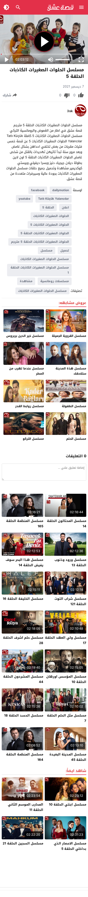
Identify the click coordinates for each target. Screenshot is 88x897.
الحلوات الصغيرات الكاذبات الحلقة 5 (45, 233)
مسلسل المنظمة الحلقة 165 (24, 523)
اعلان (65, 207)
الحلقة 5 (48, 207)
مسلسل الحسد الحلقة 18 (23, 715)
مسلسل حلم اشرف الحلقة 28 (23, 640)
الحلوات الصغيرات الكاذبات (51, 216)
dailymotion (60, 190)
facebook (37, 190)
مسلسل (47, 250)
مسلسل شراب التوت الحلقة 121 (70, 601)
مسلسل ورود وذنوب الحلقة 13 (70, 562)
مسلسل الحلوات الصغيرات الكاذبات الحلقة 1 (40, 270)
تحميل (64, 250)
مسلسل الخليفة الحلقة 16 (23, 599)
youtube (24, 198)
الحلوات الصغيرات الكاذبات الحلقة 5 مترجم (40, 241)
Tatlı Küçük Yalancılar (53, 198)
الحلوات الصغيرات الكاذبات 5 (49, 224)
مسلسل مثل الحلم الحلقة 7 (66, 718)
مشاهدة (26, 281)
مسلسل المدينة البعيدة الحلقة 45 (67, 757)
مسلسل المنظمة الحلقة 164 (24, 757)
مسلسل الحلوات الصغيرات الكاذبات (44, 259)
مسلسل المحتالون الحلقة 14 (66, 523)
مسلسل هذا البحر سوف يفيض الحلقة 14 (24, 562)
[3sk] (80, 115)
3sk (70, 111)
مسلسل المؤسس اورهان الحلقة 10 (66, 679)
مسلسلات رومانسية (54, 281)
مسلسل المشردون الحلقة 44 (23, 679)
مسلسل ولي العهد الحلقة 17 (65, 640)
